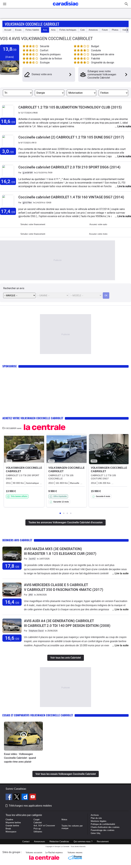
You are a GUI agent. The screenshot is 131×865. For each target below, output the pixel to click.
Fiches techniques (67, 30)
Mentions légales (98, 821)
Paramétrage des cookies (102, 830)
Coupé (36, 819)
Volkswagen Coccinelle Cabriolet (32, 24)
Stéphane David (36, 631)
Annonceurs (39, 841)
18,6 (8, 121)
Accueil (7, 30)
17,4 (8, 211)
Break (8, 828)
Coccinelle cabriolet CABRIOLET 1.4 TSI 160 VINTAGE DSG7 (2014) (71, 197)
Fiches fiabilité (32, 30)
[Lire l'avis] (12, 561)
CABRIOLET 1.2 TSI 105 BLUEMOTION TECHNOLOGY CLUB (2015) (70, 107)
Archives (95, 815)
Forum (105, 30)
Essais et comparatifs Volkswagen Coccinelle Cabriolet (37, 715)
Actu (53, 30)
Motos (64, 819)
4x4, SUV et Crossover (44, 825)
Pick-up (37, 828)
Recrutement (103, 841)
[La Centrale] (44, 860)
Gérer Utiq (95, 833)
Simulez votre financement (32, 224)
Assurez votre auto (98, 224)
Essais (18, 30)
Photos (115, 30)
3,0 (8, 151)
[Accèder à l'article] (23, 736)
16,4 (12, 602)
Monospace (11, 831)
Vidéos (125, 30)
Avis (45, 30)
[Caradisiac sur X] (17, 797)
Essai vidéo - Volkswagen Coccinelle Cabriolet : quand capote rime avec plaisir (20, 758)
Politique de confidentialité (103, 824)
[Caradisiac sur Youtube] (33, 797)
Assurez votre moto (98, 234)
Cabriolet (38, 822)
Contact (26, 841)
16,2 (8, 181)
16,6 (12, 638)
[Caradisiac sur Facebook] (9, 797)
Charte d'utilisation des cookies (105, 827)
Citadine (9, 819)
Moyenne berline (13, 822)
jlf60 (31, 595)
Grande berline (12, 825)
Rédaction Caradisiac (59, 841)
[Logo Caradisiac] (65, 6)
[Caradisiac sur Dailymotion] (25, 797)
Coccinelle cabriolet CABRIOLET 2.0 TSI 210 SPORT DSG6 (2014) (69, 167)
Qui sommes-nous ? (83, 841)
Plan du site (96, 818)
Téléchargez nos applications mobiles (30, 805)
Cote (82, 30)
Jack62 (32, 559)
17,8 (12, 566)
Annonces (93, 30)
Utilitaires (38, 831)
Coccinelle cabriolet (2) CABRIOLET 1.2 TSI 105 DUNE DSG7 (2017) (71, 137)
